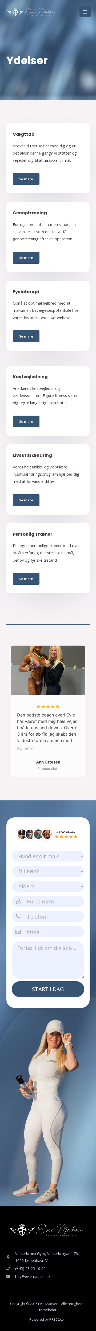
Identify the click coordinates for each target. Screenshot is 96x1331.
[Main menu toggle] (85, 12)
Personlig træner (32, 534)
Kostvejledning (30, 377)
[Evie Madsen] (32, 11)
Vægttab (23, 134)
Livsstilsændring (32, 455)
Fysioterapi (26, 292)
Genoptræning (30, 213)
